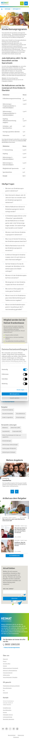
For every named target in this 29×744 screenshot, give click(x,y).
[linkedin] (13, 728)
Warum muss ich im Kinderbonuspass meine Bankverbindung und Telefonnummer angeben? (15, 298)
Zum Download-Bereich (8, 401)
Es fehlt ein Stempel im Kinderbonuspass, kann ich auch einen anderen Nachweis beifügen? (15, 257)
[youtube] (2, 728)
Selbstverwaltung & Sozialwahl (10, 668)
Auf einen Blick (6, 663)
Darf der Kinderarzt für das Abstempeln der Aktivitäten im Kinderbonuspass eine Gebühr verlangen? (15, 267)
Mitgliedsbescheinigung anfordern (11, 686)
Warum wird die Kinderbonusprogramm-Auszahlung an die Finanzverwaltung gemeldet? (15, 307)
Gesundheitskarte (7, 688)
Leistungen (7, 9)
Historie (5, 666)
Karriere (5, 712)
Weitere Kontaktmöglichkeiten (12, 647)
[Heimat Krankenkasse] (5, 3)
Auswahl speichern (14, 398)
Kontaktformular (7, 708)
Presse (4, 661)
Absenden (14, 598)
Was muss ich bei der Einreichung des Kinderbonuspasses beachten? (16, 240)
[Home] (1, 9)
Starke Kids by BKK (15, 427)
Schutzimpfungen (20, 417)
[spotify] (17, 728)
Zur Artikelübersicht (14, 555)
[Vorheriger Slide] (12, 491)
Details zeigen (20, 390)
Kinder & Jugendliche (7, 417)
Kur (4, 690)
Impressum (16, 737)
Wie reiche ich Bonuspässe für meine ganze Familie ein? (14, 290)
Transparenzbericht (7, 672)
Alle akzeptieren (14, 394)
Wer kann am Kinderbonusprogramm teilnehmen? (14, 190)
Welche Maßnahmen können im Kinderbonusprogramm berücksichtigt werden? (15, 209)
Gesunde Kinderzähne (7, 413)
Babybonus (5, 427)
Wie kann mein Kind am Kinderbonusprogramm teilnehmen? (15, 234)
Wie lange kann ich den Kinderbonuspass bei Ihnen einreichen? (15, 283)
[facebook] (6, 728)
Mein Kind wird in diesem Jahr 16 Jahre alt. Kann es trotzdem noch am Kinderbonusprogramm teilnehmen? (15, 198)
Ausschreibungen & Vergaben (10, 677)
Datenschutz (21, 735)
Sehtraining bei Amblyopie (8, 452)
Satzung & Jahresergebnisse (10, 670)
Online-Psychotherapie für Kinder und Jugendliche (11, 436)
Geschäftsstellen (7, 710)
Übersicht (5, 659)
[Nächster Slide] (17, 491)
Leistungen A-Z (16, 9)
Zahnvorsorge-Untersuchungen (10, 444)
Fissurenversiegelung (7, 409)
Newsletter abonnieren (8, 719)
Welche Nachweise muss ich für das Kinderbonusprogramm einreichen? (15, 248)
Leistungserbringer (7, 717)
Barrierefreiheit (11, 735)
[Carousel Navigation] (14, 492)
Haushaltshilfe (6, 431)
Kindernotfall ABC (16, 431)
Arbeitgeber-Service (8, 714)
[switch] (25, 374)
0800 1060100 (12, 644)
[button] (22, 3)
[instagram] (10, 728)
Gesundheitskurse (20, 413)
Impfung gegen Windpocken (9, 448)
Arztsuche (5, 692)
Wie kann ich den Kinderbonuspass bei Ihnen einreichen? (15, 277)
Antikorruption (6, 675)
